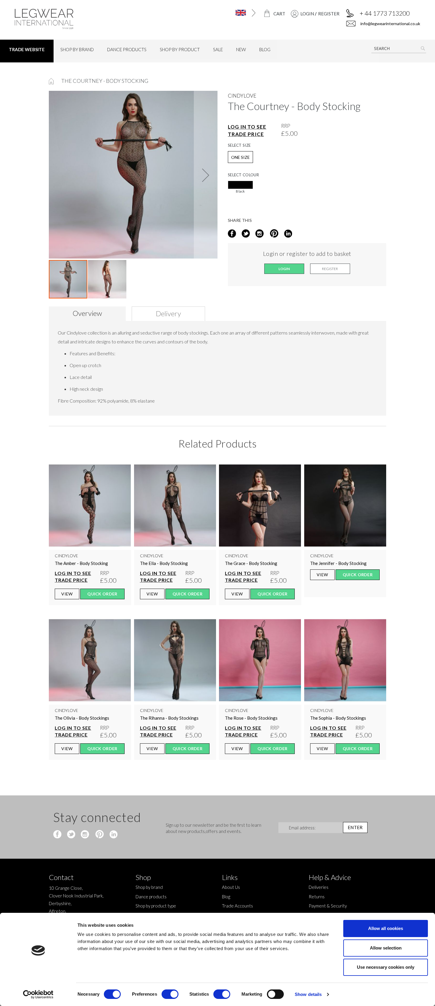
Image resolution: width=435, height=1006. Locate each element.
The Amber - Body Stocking (81, 563)
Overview (87, 313)
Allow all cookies (385, 928)
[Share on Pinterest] (273, 234)
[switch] (170, 994)
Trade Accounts (237, 905)
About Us (231, 887)
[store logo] (62, 19)
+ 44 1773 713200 (385, 13)
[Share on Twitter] (246, 234)
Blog (226, 896)
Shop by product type (156, 905)
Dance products (151, 896)
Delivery (168, 313)
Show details (308, 994)
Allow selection (386, 947)
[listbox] (307, 189)
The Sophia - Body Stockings (338, 718)
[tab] (89, 313)
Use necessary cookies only (385, 967)
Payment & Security (328, 905)
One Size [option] (240, 157)
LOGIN (307, 13)
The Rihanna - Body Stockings (169, 718)
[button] (233, 13)
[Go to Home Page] (51, 80)
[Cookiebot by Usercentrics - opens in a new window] (38, 994)
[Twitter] (72, 834)
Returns (317, 896)
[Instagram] (260, 234)
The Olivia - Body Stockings (82, 718)
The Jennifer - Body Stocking (338, 563)
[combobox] (398, 48)
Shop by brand (149, 887)
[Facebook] (58, 834)
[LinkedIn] (287, 234)
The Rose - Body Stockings (251, 718)
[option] (240, 185)
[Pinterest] (99, 834)
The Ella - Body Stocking (164, 563)
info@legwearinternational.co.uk (390, 23)
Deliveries (318, 887)
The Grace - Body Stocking (251, 563)
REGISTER (328, 13)
